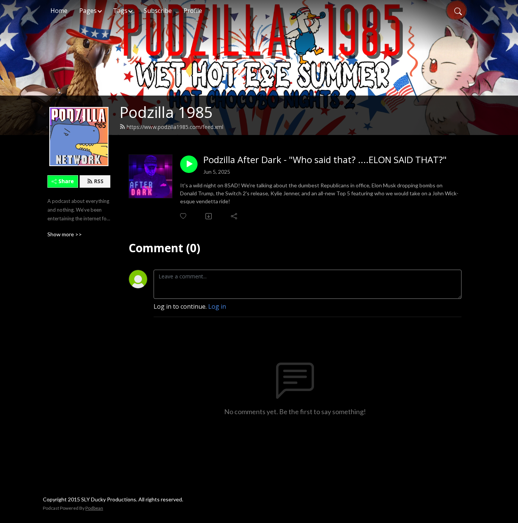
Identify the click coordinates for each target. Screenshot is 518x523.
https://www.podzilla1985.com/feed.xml (175, 126)
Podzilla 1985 (166, 112)
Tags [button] (120, 10)
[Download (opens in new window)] (209, 216)
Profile (193, 10)
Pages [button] (88, 10)
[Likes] (183, 216)
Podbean (94, 508)
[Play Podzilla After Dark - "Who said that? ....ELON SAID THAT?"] (189, 164)
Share (66, 181)
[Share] (234, 216)
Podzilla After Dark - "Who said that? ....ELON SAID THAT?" (325, 159)
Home (58, 10)
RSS (99, 181)
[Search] (458, 10)
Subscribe (158, 10)
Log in (217, 306)
